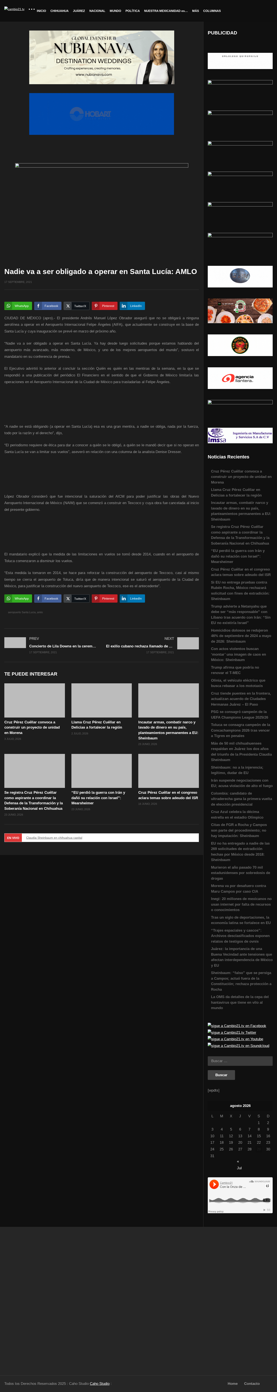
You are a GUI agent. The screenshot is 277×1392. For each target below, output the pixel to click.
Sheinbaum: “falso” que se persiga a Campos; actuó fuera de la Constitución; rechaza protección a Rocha (241, 981)
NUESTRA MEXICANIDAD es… (166, 11)
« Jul (239, 1161)
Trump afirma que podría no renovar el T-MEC (235, 670)
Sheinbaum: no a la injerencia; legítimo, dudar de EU (237, 770)
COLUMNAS (212, 11)
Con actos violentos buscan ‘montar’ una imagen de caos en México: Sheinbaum (238, 654)
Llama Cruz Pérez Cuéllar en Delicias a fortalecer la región (236, 492)
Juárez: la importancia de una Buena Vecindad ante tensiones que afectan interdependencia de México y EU (242, 957)
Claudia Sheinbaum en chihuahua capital (54, 837)
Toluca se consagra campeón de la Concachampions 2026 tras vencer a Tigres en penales (240, 730)
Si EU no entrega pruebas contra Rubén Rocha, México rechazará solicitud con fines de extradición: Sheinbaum (240, 590)
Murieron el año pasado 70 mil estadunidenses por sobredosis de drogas (240, 873)
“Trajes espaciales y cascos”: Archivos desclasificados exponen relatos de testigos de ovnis (240, 936)
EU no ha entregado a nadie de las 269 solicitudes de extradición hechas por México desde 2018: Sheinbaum (240, 851)
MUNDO (115, 11)
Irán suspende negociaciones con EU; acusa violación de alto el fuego (242, 783)
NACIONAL (97, 11)
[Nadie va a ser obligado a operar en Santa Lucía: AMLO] (34, 700)
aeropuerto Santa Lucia (22, 612)
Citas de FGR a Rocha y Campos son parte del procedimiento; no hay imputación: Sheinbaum (239, 830)
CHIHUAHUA (59, 11)
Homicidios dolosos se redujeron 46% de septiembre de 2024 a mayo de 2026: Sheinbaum (241, 636)
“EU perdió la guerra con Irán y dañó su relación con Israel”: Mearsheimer (98, 797)
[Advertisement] (34, 1299)
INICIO (41, 11)
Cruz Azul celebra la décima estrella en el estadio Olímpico (237, 814)
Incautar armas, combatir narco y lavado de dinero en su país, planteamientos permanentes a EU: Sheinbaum (241, 511)
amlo (40, 612)
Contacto (252, 1384)
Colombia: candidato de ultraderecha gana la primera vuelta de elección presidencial (241, 798)
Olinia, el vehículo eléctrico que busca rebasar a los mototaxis (238, 683)
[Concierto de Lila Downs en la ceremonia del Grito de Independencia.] (50, 645)
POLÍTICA (133, 11)
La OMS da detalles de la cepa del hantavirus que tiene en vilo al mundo (240, 1002)
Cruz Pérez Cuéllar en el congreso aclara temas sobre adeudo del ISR (241, 572)
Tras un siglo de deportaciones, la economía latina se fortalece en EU (241, 920)
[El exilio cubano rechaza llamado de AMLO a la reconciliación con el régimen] (152, 645)
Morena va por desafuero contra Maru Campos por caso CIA (238, 889)
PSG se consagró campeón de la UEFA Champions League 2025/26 (239, 714)
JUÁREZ (79, 11)
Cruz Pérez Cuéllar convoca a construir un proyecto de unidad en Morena (32, 727)
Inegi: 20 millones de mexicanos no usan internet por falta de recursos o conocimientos (241, 904)
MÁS (195, 11)
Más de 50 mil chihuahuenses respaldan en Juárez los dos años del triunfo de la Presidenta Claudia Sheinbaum (241, 751)
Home (233, 1384)
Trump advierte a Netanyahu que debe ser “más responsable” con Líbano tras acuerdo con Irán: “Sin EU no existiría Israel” (241, 614)
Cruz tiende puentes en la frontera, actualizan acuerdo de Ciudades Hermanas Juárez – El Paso (241, 698)
